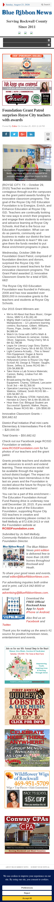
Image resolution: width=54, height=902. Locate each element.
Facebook (32, 621)
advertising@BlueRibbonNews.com (25, 592)
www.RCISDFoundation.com (20, 448)
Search (46, 4)
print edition (41, 550)
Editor (14, 126)
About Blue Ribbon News (17, 867)
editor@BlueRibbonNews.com (29, 576)
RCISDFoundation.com (18, 528)
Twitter (6, 624)
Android (44, 612)
